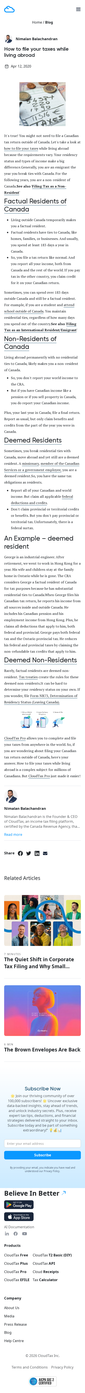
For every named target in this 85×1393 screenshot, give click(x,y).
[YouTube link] (24, 1234)
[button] (77, 9)
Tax (45, 1279)
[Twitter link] (28, 853)
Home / (38, 22)
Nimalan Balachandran (37, 38)
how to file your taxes (21, 148)
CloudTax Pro (15, 738)
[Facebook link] (20, 853)
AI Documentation (19, 1227)
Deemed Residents (33, 440)
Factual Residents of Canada (35, 205)
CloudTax (16, 1255)
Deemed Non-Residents (40, 660)
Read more (13, 834)
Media (9, 1316)
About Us (11, 1307)
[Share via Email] (45, 853)
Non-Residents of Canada (30, 343)
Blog (49, 22)
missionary (30, 463)
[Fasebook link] (15, 1234)
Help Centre (14, 1340)
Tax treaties (28, 677)
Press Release (15, 1324)
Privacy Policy (62, 1367)
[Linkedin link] (7, 1234)
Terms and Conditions (30, 1367)
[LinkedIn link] (37, 853)
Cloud (46, 1271)
